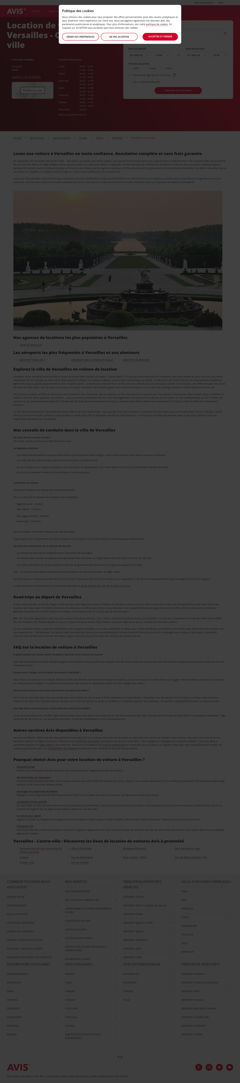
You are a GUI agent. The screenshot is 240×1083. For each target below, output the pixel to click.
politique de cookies (157, 24)
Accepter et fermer (160, 36)
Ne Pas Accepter (119, 36)
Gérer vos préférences (80, 36)
